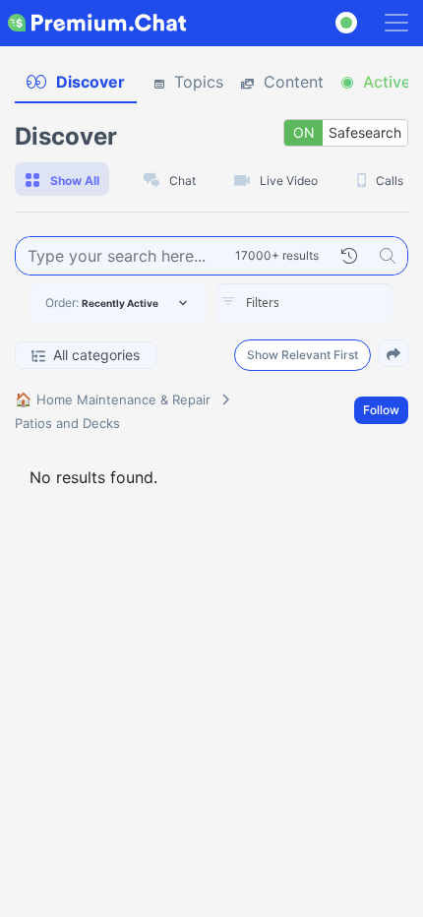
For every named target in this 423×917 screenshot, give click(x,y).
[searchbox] (334, 303)
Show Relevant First (302, 354)
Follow (381, 409)
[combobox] (304, 303)
